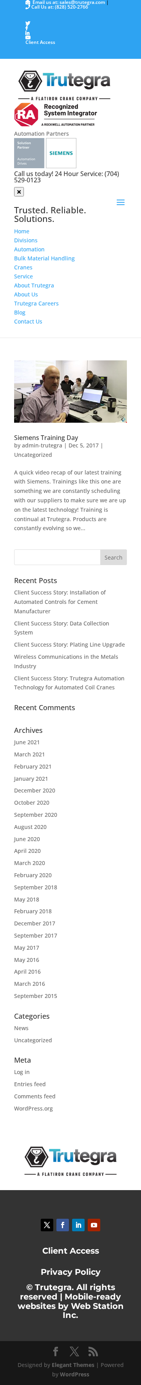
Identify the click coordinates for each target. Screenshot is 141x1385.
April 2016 (27, 971)
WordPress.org (33, 1108)
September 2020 (35, 814)
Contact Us (28, 321)
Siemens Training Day (46, 437)
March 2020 (29, 863)
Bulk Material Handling (44, 258)
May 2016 (26, 959)
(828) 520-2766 (71, 7)
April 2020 (27, 850)
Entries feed (30, 1084)
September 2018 (35, 887)
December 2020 (34, 790)
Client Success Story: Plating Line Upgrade (69, 644)
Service (23, 276)
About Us (26, 294)
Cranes (23, 267)
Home (21, 231)
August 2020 (30, 827)
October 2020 (31, 802)
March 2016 (29, 983)
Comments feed (35, 1096)
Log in (22, 1072)
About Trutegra (34, 285)
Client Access (40, 42)
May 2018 (26, 899)
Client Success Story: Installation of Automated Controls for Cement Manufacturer (60, 602)
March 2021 (29, 754)
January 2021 (31, 778)
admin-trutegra (42, 445)
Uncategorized (33, 454)
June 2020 (27, 839)
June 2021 (27, 742)
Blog (19, 312)
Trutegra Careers (36, 303)
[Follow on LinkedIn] (78, 1225)
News (21, 1028)
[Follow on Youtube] (94, 1225)
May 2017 (26, 947)
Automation (29, 249)
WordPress (74, 1374)
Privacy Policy (71, 1272)
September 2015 (35, 996)
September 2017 (35, 935)
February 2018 (33, 911)
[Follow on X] (47, 1225)
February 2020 (33, 875)
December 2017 (34, 923)
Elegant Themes (73, 1365)
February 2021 (33, 766)
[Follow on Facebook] (62, 1225)
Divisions (26, 240)
